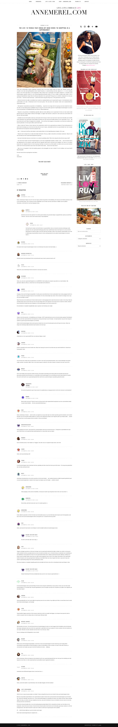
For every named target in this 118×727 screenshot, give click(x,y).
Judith (23, 678)
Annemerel (38, 1)
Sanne (23, 449)
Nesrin (23, 242)
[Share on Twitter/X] (23, 179)
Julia (22, 265)
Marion (23, 331)
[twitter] (81, 27)
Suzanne (23, 276)
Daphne (23, 195)
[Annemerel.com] (59, 10)
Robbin (23, 438)
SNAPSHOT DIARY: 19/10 (66, 183)
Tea (22, 653)
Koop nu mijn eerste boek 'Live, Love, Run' (88, 201)
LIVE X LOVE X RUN (50, 1)
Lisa (22, 546)
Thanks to (78, 1)
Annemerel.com (25, 725)
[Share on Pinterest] (25, 179)
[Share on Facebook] (21, 179)
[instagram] (85, 27)
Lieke (22, 608)
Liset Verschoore (26, 689)
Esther (23, 666)
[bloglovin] (92, 27)
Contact (87, 1)
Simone (23, 342)
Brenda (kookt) (25, 621)
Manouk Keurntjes (26, 253)
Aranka (64, 91)
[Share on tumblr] (27, 179)
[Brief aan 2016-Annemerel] (44, 168)
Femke (22, 460)
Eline (22, 581)
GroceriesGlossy (26, 424)
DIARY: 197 (22, 183)
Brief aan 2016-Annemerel (44, 174)
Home (30, 1)
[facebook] (89, 27)
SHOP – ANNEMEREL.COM (65, 1)
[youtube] (96, 27)
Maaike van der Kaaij (31, 535)
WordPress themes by (93, 725)
